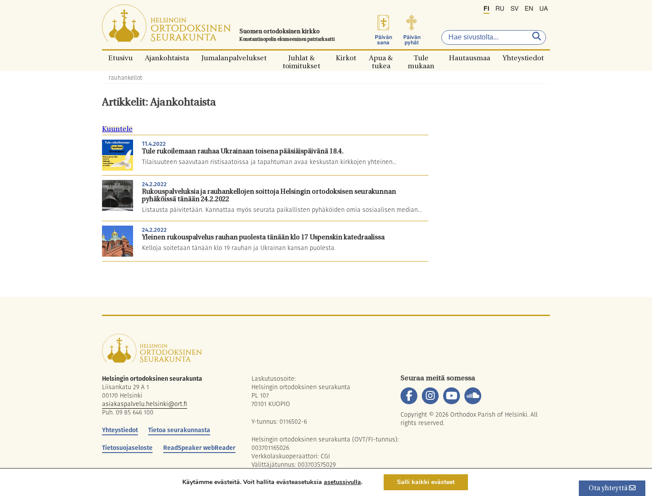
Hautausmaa (469, 58)
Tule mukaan (421, 58)
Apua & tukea (381, 58)
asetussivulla (342, 482)
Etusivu (120, 58)
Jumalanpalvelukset (234, 58)
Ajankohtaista (167, 58)
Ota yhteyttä (609, 488)
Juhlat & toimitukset (301, 58)
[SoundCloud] (472, 395)
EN (529, 9)
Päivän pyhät (411, 40)
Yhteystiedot (523, 58)
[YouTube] (451, 395)
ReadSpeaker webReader (199, 447)
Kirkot (346, 58)
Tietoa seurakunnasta (179, 430)
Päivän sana (383, 40)
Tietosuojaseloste (127, 447)
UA (543, 9)
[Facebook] (409, 395)
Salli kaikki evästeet (426, 482)
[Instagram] (430, 395)
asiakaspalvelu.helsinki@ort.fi (144, 403)
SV (514, 9)
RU (499, 9)
